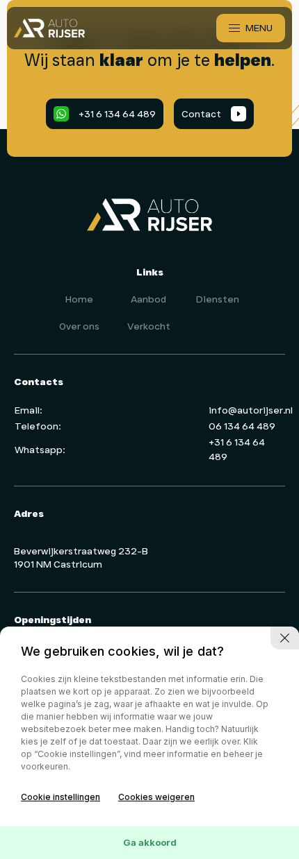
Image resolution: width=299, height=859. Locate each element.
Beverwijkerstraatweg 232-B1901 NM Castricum (81, 557)
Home (79, 299)
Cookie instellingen (60, 797)
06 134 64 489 (242, 426)
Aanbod (148, 299)
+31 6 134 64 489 (108, 114)
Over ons (79, 326)
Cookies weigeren (156, 797)
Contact (210, 114)
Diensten (217, 299)
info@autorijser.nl (251, 410)
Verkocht (148, 326)
